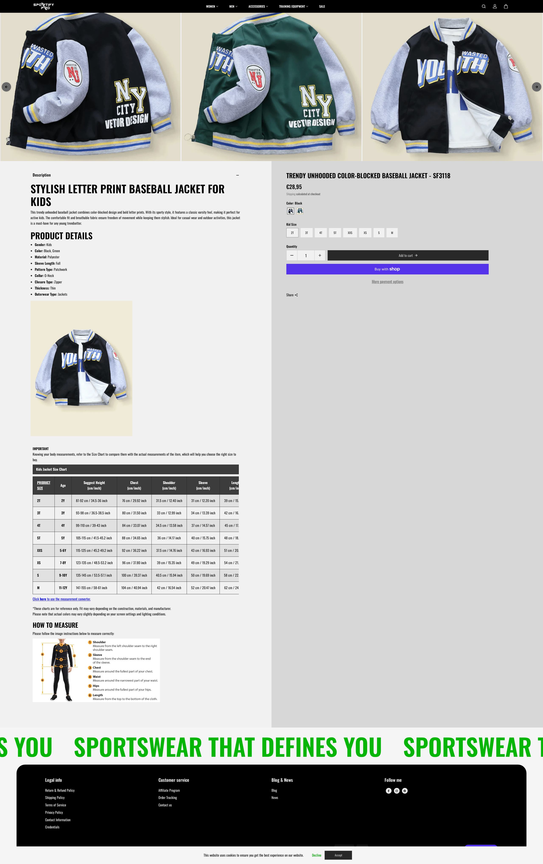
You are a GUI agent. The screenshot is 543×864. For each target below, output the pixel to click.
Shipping (290, 194)
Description (42, 175)
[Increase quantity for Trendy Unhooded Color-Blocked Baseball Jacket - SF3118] (319, 255)
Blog (274, 790)
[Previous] (6, 87)
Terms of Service (55, 804)
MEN (231, 6)
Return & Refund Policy (59, 790)
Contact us (165, 804)
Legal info (53, 780)
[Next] (536, 87)
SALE (322, 6)
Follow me (393, 780)
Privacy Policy (54, 812)
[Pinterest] (405, 791)
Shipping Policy (54, 797)
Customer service (173, 780)
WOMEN (210, 6)
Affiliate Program (169, 790)
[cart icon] (506, 6)
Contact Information (57, 819)
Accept (338, 855)
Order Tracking (167, 797)
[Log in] (495, 6)
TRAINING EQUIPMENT (292, 6)
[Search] (484, 6)
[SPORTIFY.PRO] (43, 6)
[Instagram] (397, 791)
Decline (316, 855)
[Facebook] (389, 791)
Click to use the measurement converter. (62, 598)
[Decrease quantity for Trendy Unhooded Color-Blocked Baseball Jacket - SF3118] (291, 255)
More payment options (387, 281)
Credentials (52, 826)
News (275, 797)
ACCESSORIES (257, 6)
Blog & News (282, 780)
